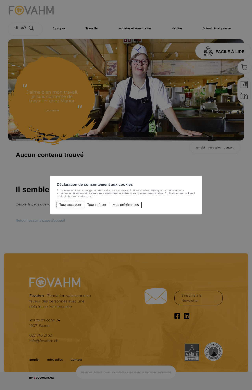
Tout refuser (96, 205)
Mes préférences (126, 205)
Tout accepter (70, 205)
